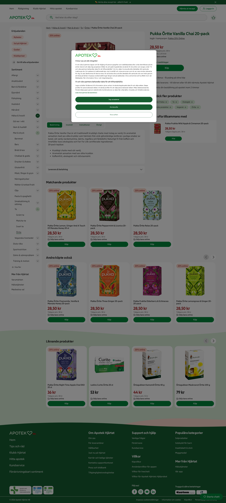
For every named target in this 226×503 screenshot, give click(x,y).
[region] (113, 86)
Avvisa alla (114, 107)
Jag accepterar (114, 99)
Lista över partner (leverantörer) (86, 93)
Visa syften (114, 115)
